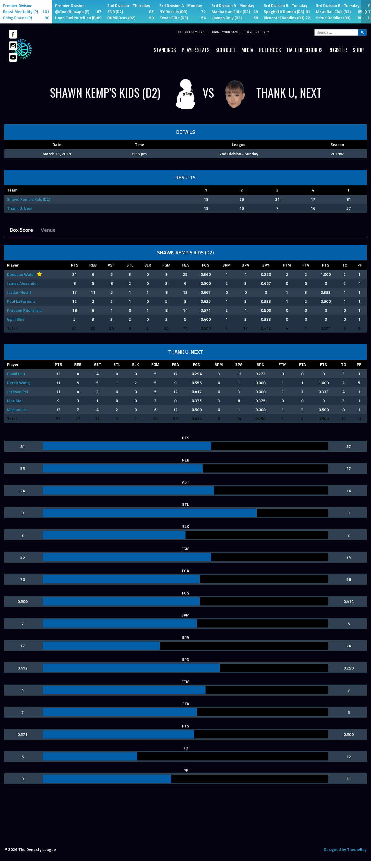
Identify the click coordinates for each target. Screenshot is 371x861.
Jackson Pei (17, 391)
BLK (147, 265)
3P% (266, 265)
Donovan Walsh (21, 274)
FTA (305, 265)
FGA (185, 265)
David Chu (16, 374)
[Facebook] (13, 34)
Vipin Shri (15, 319)
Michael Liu (17, 409)
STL (129, 265)
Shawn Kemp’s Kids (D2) (28, 199)
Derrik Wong (18, 383)
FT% (325, 265)
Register (337, 50)
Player (13, 265)
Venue (48, 230)
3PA (245, 265)
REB (93, 265)
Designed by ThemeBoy (345, 849)
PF (359, 265)
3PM (227, 265)
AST (111, 265)
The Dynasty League (192, 32)
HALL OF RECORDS (305, 50)
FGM (166, 265)
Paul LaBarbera (21, 301)
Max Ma (14, 400)
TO (344, 265)
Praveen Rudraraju (24, 310)
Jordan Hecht (19, 292)
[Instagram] (13, 45)
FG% (205, 265)
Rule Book (270, 50)
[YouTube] (13, 57)
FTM (287, 265)
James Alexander (22, 283)
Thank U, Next (20, 208)
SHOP (358, 50)
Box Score (21, 230)
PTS (74, 265)
